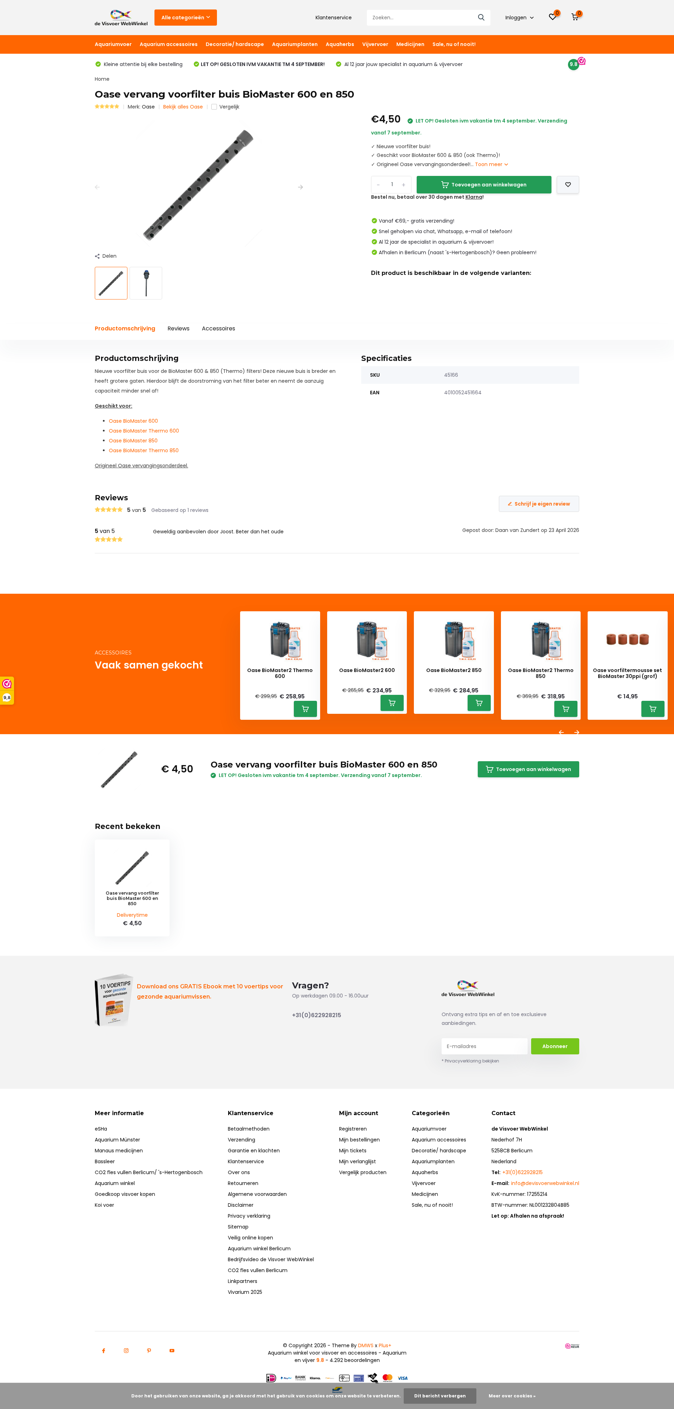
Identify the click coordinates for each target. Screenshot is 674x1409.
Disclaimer (240, 1205)
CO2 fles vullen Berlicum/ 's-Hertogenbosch (149, 1172)
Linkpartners (242, 1281)
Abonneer (555, 1046)
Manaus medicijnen (119, 1150)
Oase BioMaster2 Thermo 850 (541, 673)
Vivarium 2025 (245, 1292)
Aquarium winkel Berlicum (259, 1248)
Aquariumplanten (295, 44)
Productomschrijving (125, 328)
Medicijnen (410, 44)
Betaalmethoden (249, 1128)
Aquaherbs (340, 44)
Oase (148, 106)
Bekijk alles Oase (183, 106)
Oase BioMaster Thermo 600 (144, 430)
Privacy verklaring (249, 1215)
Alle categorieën (182, 17)
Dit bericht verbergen (440, 1396)
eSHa (101, 1128)
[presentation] (97, 187)
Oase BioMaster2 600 (367, 670)
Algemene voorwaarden (257, 1194)
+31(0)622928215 (316, 1015)
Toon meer (489, 164)
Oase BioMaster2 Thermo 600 (280, 673)
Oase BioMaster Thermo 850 (144, 450)
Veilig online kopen (250, 1237)
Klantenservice (334, 17)
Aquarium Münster (117, 1139)
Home (102, 79)
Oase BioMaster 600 (133, 420)
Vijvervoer (375, 44)
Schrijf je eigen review (542, 503)
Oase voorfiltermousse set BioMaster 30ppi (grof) (627, 673)
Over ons (239, 1172)
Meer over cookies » (512, 1396)
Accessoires (218, 328)
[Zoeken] (481, 18)
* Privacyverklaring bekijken (470, 1061)
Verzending (241, 1139)
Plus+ (385, 1345)
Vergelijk (229, 106)
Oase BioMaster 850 (133, 440)
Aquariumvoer (113, 44)
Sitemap (238, 1226)
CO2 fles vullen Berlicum (258, 1270)
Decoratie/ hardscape (235, 44)
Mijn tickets (352, 1150)
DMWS (366, 1345)
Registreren (353, 1128)
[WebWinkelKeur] (572, 1345)
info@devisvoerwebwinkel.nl (545, 1183)
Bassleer (105, 1161)
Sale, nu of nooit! (454, 44)
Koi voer (104, 1205)
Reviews (178, 328)
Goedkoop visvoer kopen (125, 1194)
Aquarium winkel (115, 1183)
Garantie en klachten (254, 1150)
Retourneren (243, 1183)
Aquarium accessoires (169, 44)
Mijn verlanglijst (357, 1161)
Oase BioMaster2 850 (454, 670)
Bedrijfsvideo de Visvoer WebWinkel (271, 1259)
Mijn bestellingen (359, 1139)
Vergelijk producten (362, 1172)
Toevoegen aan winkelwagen (489, 184)
